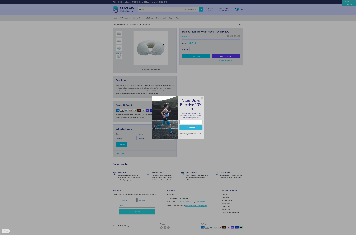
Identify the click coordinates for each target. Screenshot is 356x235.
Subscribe (191, 128)
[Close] (202, 98)
